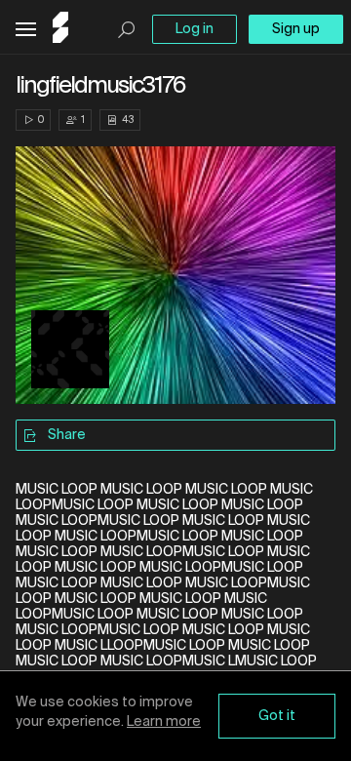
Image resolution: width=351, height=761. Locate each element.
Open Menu (26, 29)
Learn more (164, 722)
